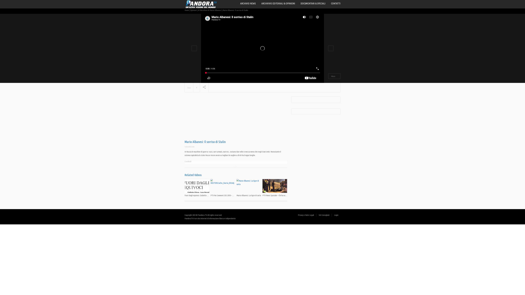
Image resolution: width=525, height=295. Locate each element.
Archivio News (248, 3)
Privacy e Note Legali (306, 215)
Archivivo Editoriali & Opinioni (278, 3)
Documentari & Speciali (313, 3)
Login (336, 215)
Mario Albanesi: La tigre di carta (249, 195)
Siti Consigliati (324, 215)
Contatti (335, 3)
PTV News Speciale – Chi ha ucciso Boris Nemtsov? (281, 195)
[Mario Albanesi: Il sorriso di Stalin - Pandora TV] (201, 4)
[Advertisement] (236, 118)
